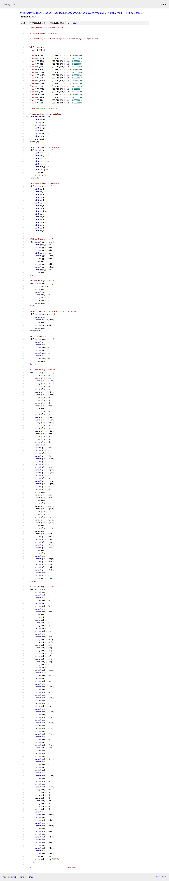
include (129, 12)
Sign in (163, 4)
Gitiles (15, 877)
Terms (30, 877)
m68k (120, 12)
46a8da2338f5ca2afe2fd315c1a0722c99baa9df (79, 12)
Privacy (23, 877)
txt (157, 877)
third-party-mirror (30, 12)
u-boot (47, 12)
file (74, 23)
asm (138, 12)
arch (112, 12)
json (164, 877)
